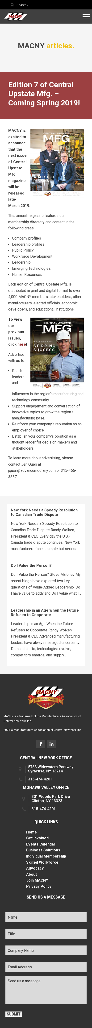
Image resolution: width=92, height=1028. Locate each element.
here (21, 344)
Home (31, 832)
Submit (14, 1014)
